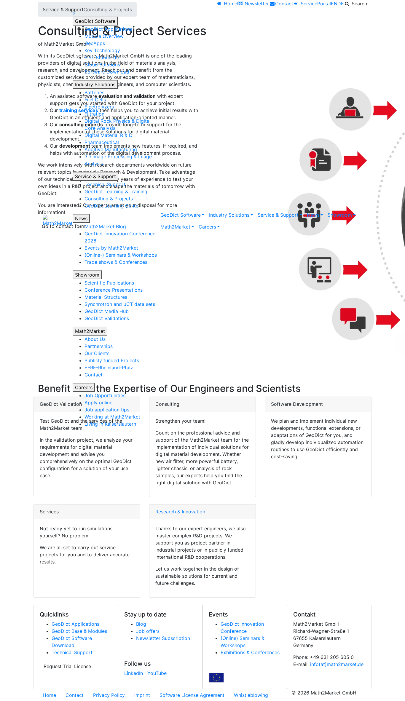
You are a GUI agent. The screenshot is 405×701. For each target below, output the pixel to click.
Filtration (94, 114)
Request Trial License (67, 666)
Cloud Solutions (102, 65)
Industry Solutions (95, 84)
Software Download (106, 72)
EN (334, 4)
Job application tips (106, 410)
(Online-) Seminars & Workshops (120, 255)
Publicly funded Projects (111, 360)
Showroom (87, 275)
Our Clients (96, 353)
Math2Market (90, 331)
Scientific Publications (109, 283)
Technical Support (104, 184)
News (81, 218)
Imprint (142, 695)
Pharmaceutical (101, 142)
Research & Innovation (180, 512)
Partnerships (98, 346)
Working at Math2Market (112, 417)
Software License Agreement (192, 695)
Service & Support (95, 176)
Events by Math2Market (111, 248)
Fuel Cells (95, 100)
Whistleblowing (251, 695)
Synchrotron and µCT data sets (119, 304)
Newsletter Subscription (163, 638)
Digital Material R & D (108, 135)
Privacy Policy (109, 695)
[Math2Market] (58, 221)
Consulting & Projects (108, 199)
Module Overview (104, 36)
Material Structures (105, 297)
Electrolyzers (99, 107)
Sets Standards (101, 57)
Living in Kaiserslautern (110, 424)
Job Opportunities (104, 395)
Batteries (94, 92)
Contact (93, 375)
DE (340, 4)
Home (49, 695)
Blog (141, 624)
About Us (95, 339)
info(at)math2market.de (336, 664)
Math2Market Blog (105, 226)
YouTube (157, 673)
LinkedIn (133, 673)
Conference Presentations (113, 290)
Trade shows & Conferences (115, 262)
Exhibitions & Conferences (250, 652)
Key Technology (102, 50)
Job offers (148, 631)
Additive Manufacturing (110, 149)
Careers (84, 387)
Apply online (98, 402)
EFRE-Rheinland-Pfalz (108, 368)
